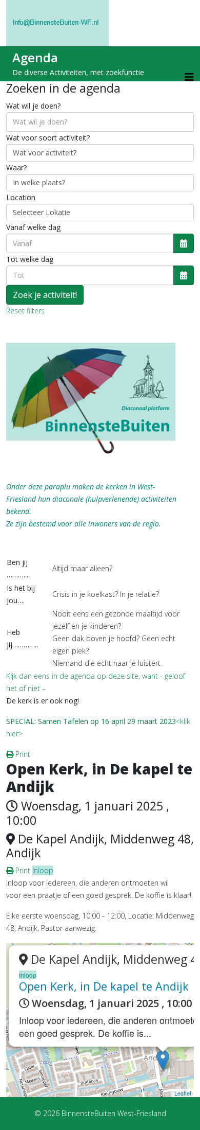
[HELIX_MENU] (189, 77)
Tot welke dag (29, 259)
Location (20, 197)
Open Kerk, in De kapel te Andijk (104, 986)
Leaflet (182, 1093)
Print (21, 754)
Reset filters (25, 310)
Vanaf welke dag (33, 227)
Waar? (16, 167)
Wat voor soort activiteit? (48, 138)
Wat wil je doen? (33, 106)
